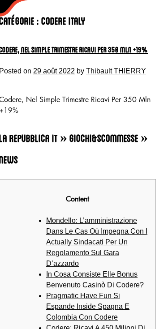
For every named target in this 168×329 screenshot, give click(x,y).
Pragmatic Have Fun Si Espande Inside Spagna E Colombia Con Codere (87, 306)
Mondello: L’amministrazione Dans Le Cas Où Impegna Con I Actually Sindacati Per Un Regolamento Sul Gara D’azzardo (96, 242)
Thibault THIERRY (116, 71)
